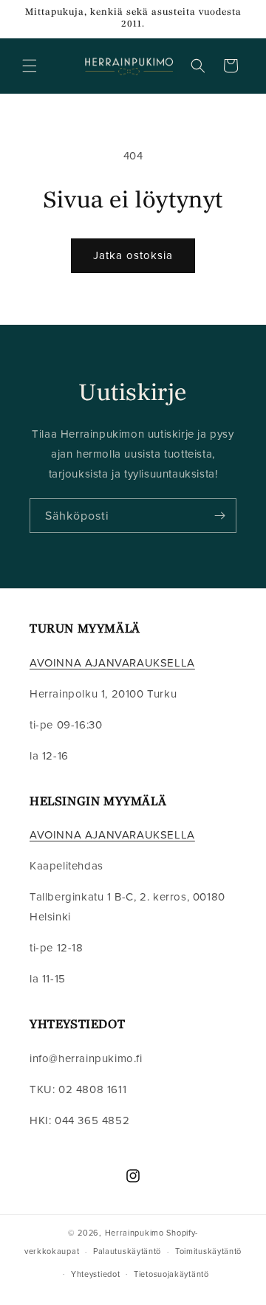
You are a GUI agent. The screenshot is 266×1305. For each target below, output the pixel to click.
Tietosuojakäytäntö (171, 1274)
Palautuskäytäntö (127, 1251)
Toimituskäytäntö (208, 1251)
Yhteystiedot (95, 1274)
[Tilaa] (219, 515)
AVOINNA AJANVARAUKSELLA (112, 662)
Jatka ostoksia (133, 255)
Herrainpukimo (134, 1233)
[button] (29, 65)
